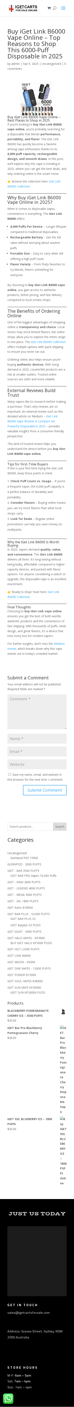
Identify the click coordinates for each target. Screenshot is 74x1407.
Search (59, 826)
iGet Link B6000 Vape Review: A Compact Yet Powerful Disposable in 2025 (32, 421)
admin (15, 64)
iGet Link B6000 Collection (48, 342)
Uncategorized (51, 64)
